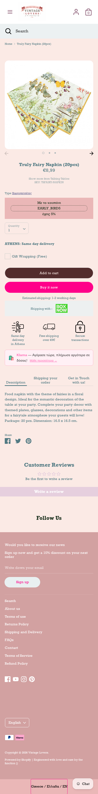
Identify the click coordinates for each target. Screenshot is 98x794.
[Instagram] (24, 678)
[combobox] (17, 228)
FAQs (9, 640)
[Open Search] (8, 31)
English (15, 722)
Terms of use (15, 616)
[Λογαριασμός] (76, 10)
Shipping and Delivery (23, 632)
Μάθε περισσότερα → (43, 360)
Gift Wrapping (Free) (29, 256)
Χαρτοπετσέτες (22, 193)
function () (11, 763)
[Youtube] (16, 678)
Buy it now (49, 287)
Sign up (22, 582)
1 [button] (43, 153)
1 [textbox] (9, 230)
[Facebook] (7, 678)
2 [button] (49, 153)
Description (15, 382)
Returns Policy (17, 624)
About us (12, 609)
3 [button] (55, 153)
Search (10, 601)
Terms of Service (19, 655)
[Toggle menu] (10, 12)
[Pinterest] (32, 678)
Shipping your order (45, 380)
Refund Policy (16, 663)
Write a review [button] (49, 491)
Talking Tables (59, 178)
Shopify (26, 759)
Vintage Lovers (38, 752)
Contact (11, 648)
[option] (49, 105)
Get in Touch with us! (78, 380)
